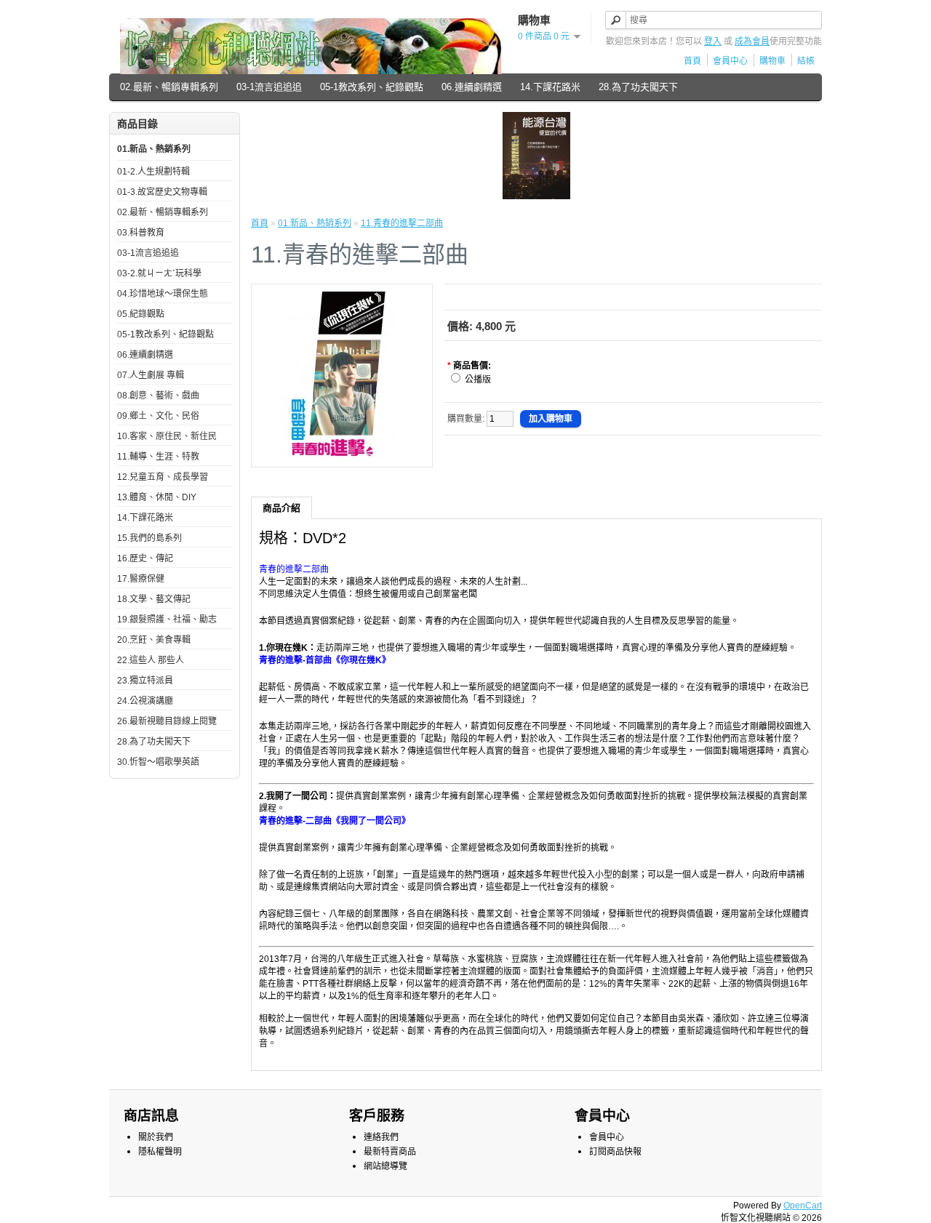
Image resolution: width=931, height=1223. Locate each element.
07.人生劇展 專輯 (150, 375)
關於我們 (155, 1137)
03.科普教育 (140, 233)
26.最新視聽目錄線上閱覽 (167, 721)
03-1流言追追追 (269, 86)
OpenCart (802, 1205)
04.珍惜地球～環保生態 (162, 294)
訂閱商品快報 (615, 1152)
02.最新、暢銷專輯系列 (169, 86)
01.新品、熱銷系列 (154, 149)
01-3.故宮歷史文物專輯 (162, 192)
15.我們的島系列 (149, 538)
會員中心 (730, 61)
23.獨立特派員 (145, 680)
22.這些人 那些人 (150, 660)
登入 (713, 41)
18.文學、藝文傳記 (154, 599)
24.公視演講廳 (145, 701)
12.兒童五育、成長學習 (162, 477)
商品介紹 (281, 507)
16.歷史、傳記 (145, 558)
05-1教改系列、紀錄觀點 (371, 86)
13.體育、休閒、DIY (156, 497)
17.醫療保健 (140, 579)
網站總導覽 (385, 1166)
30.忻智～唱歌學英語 (158, 762)
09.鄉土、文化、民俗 (158, 416)
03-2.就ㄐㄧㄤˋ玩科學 (159, 273)
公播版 (478, 379)
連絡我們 (381, 1137)
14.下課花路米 (550, 86)
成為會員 (752, 41)
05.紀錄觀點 (140, 314)
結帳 (806, 61)
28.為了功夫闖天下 (638, 86)
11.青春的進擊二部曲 (402, 223)
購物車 (772, 61)
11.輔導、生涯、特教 (158, 457)
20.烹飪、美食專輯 (154, 640)
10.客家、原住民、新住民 (167, 436)
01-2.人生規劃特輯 (153, 172)
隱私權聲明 (160, 1152)
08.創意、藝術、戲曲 (158, 395)
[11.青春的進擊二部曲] (342, 454)
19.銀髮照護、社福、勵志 (167, 619)
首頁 (692, 61)
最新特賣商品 (390, 1152)
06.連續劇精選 (471, 86)
